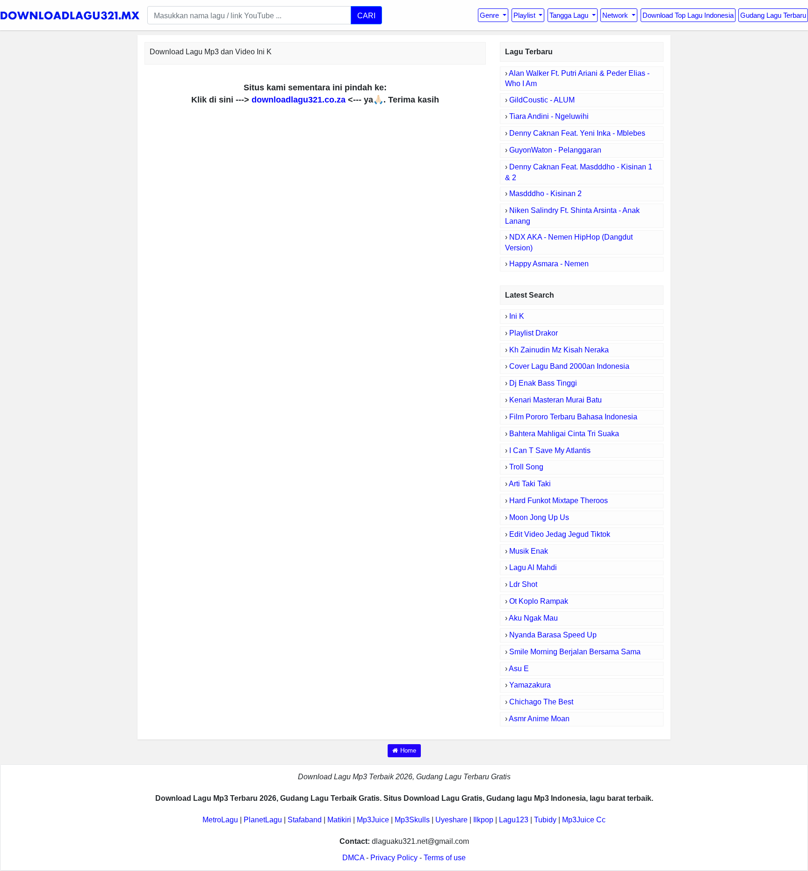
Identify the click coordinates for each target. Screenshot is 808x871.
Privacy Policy (394, 858)
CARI (366, 15)
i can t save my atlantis (550, 450)
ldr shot (523, 584)
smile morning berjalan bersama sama (575, 652)
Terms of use (445, 858)
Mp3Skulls (412, 820)
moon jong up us (539, 517)
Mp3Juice (373, 820)
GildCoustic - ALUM (542, 100)
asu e (519, 669)
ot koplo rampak (538, 601)
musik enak (528, 551)
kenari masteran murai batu (555, 400)
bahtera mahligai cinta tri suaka (564, 434)
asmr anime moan (539, 719)
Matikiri (339, 820)
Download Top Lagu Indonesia (688, 15)
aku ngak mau (533, 618)
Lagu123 (513, 820)
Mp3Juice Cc (584, 820)
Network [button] (616, 15)
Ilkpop (483, 820)
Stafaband (305, 820)
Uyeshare (451, 820)
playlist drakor (533, 333)
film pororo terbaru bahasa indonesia (573, 417)
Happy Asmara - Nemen (549, 264)
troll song (526, 467)
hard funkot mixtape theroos (558, 501)
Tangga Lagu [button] (569, 15)
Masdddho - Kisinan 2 (545, 194)
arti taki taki (530, 484)
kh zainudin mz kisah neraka (559, 350)
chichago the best (541, 702)
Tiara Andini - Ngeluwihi (549, 116)
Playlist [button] (525, 15)
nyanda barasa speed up (553, 635)
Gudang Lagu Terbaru (773, 15)
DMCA (353, 858)
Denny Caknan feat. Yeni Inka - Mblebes (577, 133)
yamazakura (530, 685)
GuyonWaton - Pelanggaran (555, 150)
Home (408, 750)
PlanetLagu (263, 820)
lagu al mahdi (533, 567)
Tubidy (545, 820)
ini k (516, 316)
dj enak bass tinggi (543, 383)
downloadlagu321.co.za (299, 99)
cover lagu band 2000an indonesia (569, 366)
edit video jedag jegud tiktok (559, 534)
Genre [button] (490, 15)
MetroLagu (220, 820)
